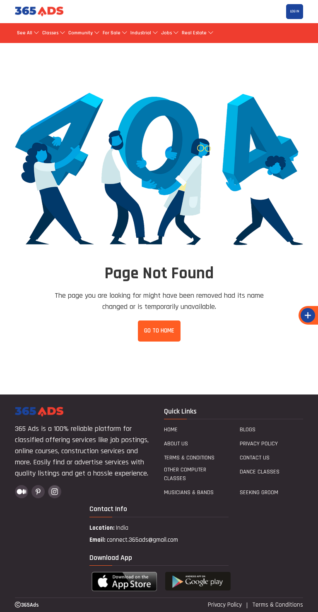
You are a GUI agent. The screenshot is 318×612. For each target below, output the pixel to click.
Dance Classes (259, 472)
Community (80, 33)
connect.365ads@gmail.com (142, 540)
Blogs (247, 429)
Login (294, 11)
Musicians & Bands (189, 492)
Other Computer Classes (185, 474)
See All (25, 33)
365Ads (30, 605)
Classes (50, 33)
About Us (176, 443)
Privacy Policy (259, 443)
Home (171, 429)
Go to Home (159, 331)
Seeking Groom (259, 492)
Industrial (140, 33)
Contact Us (255, 457)
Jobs (166, 33)
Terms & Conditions (189, 457)
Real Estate (194, 33)
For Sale (111, 33)
